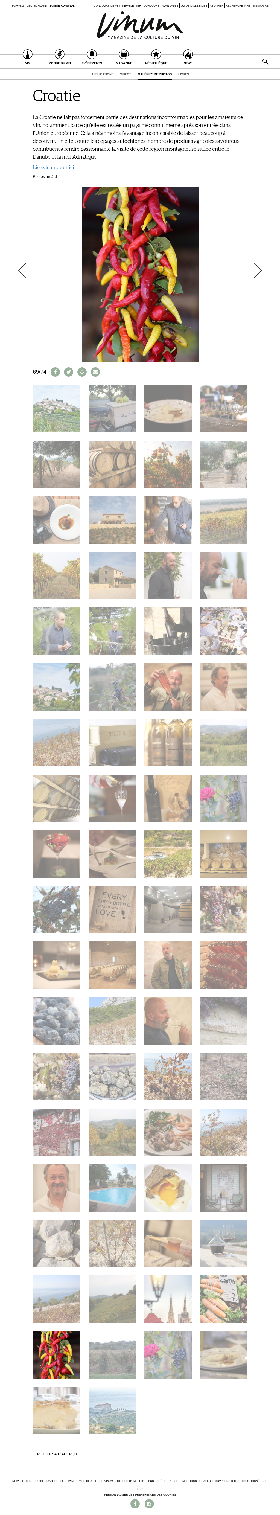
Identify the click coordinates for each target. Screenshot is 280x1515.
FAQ (140, 1488)
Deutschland (37, 5)
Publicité (155, 1480)
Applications (102, 74)
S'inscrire (261, 5)
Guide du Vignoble (49, 1480)
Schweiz (17, 5)
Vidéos (125, 74)
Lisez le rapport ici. (54, 167)
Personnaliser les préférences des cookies (140, 1494)
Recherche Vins (238, 5)
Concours (151, 5)
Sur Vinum (105, 1480)
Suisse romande (62, 5)
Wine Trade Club (81, 1480)
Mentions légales (196, 1480)
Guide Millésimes (194, 5)
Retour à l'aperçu (57, 1454)
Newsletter (131, 5)
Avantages (170, 5)
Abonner (216, 5)
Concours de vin (107, 5)
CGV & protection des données (239, 1480)
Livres (183, 74)
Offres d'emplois (130, 1480)
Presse (172, 1480)
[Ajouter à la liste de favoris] (82, 372)
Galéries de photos (155, 74)
